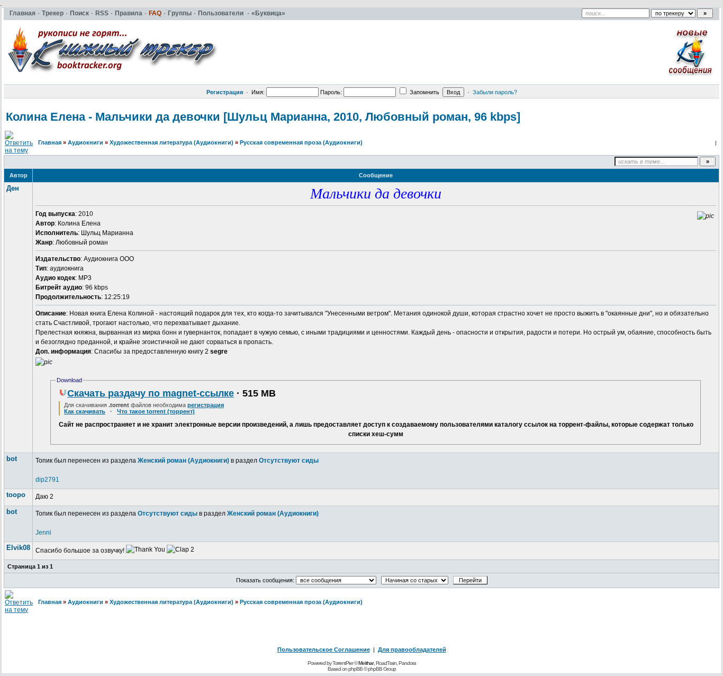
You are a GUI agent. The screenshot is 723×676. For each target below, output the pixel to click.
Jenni (43, 532)
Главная (49, 142)
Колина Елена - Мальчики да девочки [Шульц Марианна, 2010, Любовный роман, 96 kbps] (263, 116)
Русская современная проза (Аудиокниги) (301, 142)
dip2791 (47, 479)
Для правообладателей (412, 649)
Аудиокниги (85, 142)
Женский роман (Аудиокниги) (183, 460)
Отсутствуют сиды (289, 460)
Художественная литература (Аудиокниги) (171, 142)
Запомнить (423, 92)
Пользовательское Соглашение (323, 649)
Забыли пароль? (495, 92)
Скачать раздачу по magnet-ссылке (150, 393)
